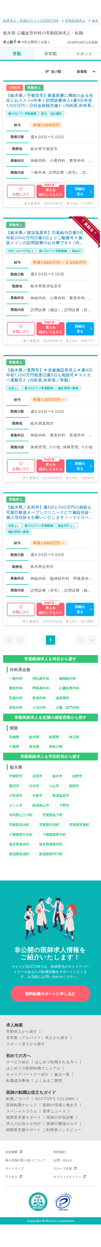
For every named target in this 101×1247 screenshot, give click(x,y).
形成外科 (39, 698)
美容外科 (16, 707)
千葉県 (14, 746)
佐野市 (77, 776)
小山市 (54, 786)
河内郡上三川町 (21, 815)
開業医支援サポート (23, 1117)
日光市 (34, 786)
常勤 (17, 53)
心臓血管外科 (69, 688)
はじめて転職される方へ (56, 1062)
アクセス (11, 1177)
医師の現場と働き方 (60, 1105)
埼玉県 (74, 737)
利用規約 (59, 1152)
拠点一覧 (62, 1074)
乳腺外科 (16, 698)
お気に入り (20, 194)
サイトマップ (14, 1168)
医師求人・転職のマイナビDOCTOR (31, 21)
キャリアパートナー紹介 (27, 1074)
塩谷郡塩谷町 (19, 844)
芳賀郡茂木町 (19, 825)
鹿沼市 (14, 786)
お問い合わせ (62, 1160)
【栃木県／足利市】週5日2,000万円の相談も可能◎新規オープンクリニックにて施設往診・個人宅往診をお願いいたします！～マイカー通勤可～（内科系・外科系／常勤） (49, 512)
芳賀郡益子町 (52, 815)
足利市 (37, 776)
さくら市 (16, 805)
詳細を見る (80, 191)
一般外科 (16, 678)
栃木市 (57, 776)
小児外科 (39, 707)
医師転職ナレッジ (21, 1105)
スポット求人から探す (25, 1044)
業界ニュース (54, 1111)
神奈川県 (55, 746)
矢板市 (37, 795)
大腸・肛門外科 (67, 707)
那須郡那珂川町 (51, 854)
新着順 (82, 71)
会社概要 (11, 1152)
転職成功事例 (18, 1080)
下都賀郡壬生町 (21, 834)
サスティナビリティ (67, 1177)
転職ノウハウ (18, 1099)
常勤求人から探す (21, 1031)
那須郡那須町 (19, 854)
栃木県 (34, 737)
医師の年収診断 (60, 1117)
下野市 (64, 805)
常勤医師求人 (75, 21)
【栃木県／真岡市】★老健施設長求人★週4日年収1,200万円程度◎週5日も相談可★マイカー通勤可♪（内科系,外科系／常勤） (49, 375)
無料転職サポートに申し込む (50, 993)
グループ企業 (62, 1168)
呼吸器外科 (40, 688)
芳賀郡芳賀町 (79, 825)
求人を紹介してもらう (50, 192)
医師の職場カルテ (62, 1123)
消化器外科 (40, 678)
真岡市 (74, 786)
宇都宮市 (16, 776)
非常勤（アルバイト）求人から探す (37, 1037)
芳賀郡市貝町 (49, 825)
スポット (84, 53)
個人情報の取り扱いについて (25, 1160)
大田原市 (16, 795)
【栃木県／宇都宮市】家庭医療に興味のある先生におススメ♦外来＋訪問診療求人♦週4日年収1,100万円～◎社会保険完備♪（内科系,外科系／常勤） (49, 100)
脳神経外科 (67, 678)
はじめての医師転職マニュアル (33, 1068)
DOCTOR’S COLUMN (55, 1099)
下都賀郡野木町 (54, 834)
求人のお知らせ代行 (23, 1123)
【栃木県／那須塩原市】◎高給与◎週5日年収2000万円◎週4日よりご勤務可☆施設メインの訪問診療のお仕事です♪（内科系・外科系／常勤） (45, 237)
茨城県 (14, 737)
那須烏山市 (40, 805)
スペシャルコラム (21, 1111)
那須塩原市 (60, 795)
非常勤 (50, 53)
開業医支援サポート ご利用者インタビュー (43, 1130)
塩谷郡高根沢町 (51, 844)
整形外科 (16, 688)
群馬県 (54, 737)
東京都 (34, 746)
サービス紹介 (18, 1062)
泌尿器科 (62, 698)
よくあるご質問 (48, 1080)
